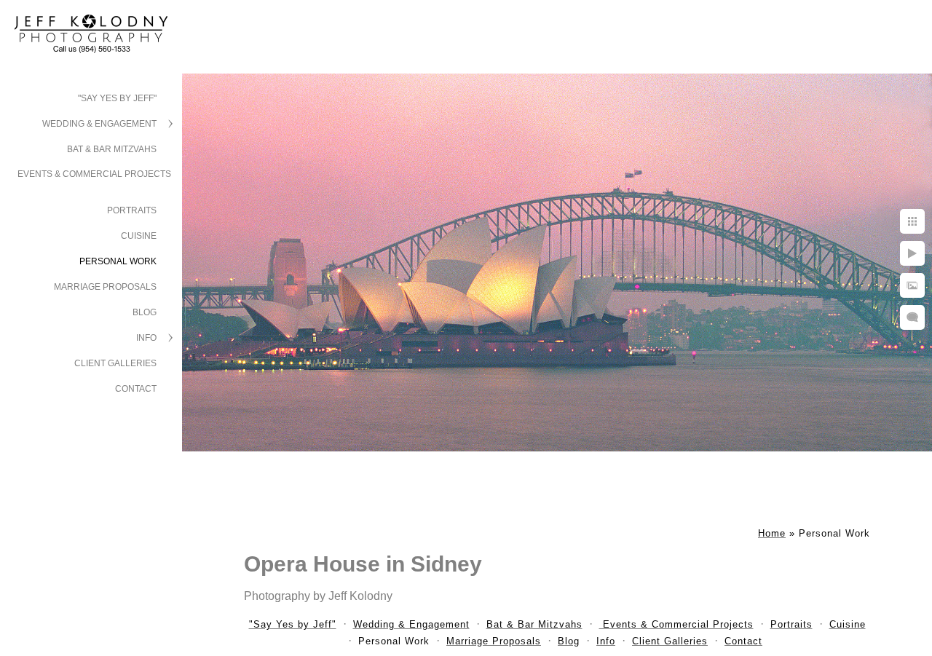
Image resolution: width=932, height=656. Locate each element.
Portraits (132, 210)
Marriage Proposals (105, 287)
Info (146, 338)
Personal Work (118, 261)
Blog (145, 312)
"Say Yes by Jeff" (117, 98)
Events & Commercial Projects (94, 174)
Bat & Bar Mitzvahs (112, 149)
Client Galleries (115, 363)
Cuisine (139, 236)
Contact (136, 389)
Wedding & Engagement (99, 124)
